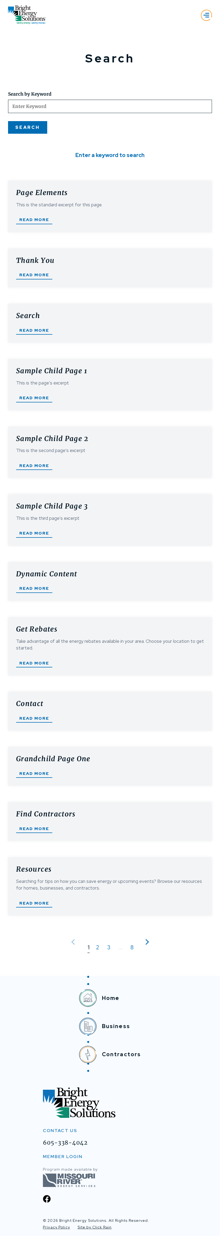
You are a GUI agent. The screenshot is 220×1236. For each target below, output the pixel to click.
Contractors (121, 1054)
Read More (34, 219)
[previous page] (74, 942)
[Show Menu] (206, 15)
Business (116, 1026)
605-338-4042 (65, 1142)
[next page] (146, 942)
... (120, 947)
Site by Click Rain (95, 1227)
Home (111, 998)
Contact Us (60, 1130)
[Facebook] (47, 1199)
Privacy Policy (56, 1227)
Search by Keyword (30, 94)
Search (27, 127)
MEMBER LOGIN (63, 1156)
